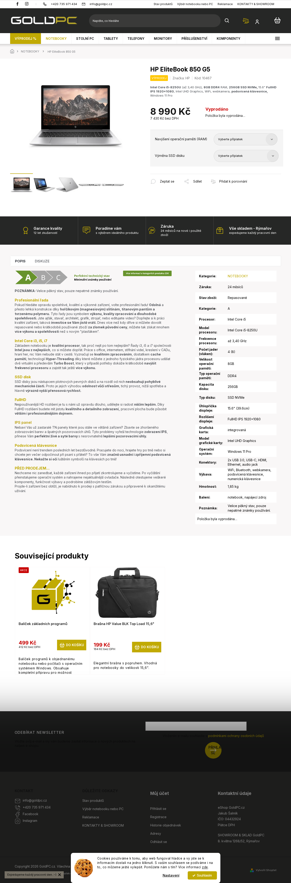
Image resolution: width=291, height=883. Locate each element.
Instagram (30, 821)
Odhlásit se (158, 842)
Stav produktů (163, 4)
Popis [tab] (20, 261)
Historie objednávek (165, 825)
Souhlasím (204, 875)
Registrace (158, 817)
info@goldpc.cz (35, 800)
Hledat (227, 20)
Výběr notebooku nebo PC (195, 4)
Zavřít (175, 176)
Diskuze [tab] (42, 261)
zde (205, 867)
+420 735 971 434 (37, 807)
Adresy (155, 833)
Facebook (30, 814)
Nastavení (171, 875)
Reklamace (225, 4)
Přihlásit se (215, 750)
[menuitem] (25, 38)
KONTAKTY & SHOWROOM (255, 4)
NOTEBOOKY (238, 276)
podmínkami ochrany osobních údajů (236, 736)
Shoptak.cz (66, 873)
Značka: (181, 78)
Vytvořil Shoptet (266, 870)
